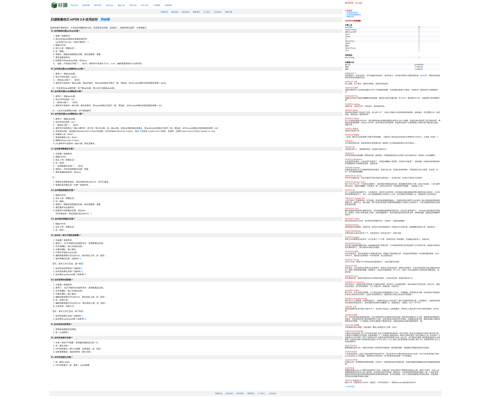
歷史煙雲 (97, 5)
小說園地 (156, 5)
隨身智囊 (86, 5)
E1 (81, 268)
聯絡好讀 (228, 12)
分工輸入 (207, 12)
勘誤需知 (185, 12)
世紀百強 (74, 5)
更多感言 (351, 386)
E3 (84, 274)
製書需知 (196, 12)
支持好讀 (217, 12)
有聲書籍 (168, 5)
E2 (81, 271)
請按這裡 (423, 75)
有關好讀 (164, 12)
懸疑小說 (121, 5)
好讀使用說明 (352, 13)
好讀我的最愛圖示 (354, 15)
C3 (79, 258)
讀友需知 (174, 12)
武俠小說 (109, 5)
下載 (141, 131)
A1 (61, 73)
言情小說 (133, 5)
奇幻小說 (144, 5)
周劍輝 (105, 19)
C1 (61, 243)
